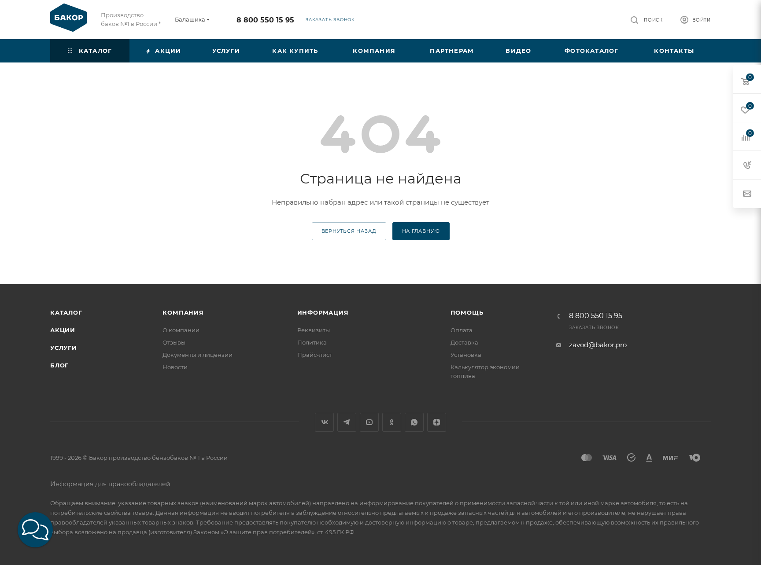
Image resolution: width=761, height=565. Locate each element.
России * (148, 23)
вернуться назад (349, 231)
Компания (183, 312)
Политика (312, 342)
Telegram (346, 422)
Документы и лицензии (198, 354)
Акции (62, 330)
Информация (323, 312)
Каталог (66, 312)
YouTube (369, 422)
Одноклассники (391, 422)
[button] (35, 529)
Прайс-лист (314, 354)
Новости (175, 367)
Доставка (464, 342)
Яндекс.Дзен (436, 422)
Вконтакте (324, 422)
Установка (466, 354)
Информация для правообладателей (110, 484)
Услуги (63, 347)
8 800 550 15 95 (265, 20)
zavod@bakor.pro (598, 345)
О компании (181, 330)
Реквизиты (313, 330)
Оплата (462, 330)
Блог (59, 365)
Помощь (467, 312)
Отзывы (174, 342)
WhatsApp (414, 422)
